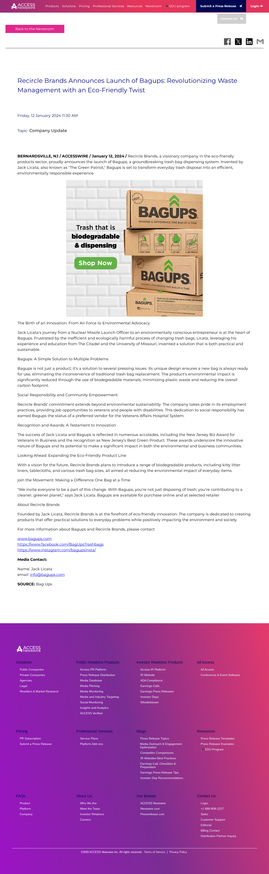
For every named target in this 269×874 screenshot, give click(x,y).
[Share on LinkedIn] (249, 41)
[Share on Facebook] (227, 41)
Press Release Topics (154, 738)
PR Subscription (30, 738)
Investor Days (149, 696)
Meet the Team (90, 808)
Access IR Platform (153, 669)
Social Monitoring (91, 702)
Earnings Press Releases (157, 691)
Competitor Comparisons (157, 752)
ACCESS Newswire (153, 803)
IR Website (147, 675)
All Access (207, 669)
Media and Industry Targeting (99, 696)
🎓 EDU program (177, 6)
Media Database (91, 680)
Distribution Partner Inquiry (218, 836)
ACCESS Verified (91, 713)
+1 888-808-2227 (212, 808)
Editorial (206, 825)
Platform (25, 808)
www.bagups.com (34, 538)
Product (25, 803)
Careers (85, 819)
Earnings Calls (150, 686)
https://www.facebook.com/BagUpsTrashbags (60, 544)
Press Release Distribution (97, 675)
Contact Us (228, 19)
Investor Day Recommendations (161, 778)
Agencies (26, 680)
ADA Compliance (151, 680)
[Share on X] (238, 41)
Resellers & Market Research (39, 691)
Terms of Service (154, 852)
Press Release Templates (218, 738)
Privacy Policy (178, 852)
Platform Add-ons (91, 744)
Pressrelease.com (152, 814)
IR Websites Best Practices (158, 758)
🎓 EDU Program (212, 749)
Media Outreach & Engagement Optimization (161, 745)
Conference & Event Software (220, 675)
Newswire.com (150, 808)
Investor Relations (92, 814)
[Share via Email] (260, 41)
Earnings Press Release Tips (159, 772)
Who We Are (88, 803)
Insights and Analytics (94, 707)
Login (255, 6)
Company (26, 814)
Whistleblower (149, 702)
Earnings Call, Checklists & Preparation (158, 765)
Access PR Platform (93, 669)
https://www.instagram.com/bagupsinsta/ (56, 550)
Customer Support (213, 819)
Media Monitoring (91, 691)
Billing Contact (210, 830)
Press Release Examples (217, 744)
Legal (23, 686)
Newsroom (153, 6)
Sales (204, 814)
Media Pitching (90, 686)
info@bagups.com (47, 574)
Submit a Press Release (218, 6)
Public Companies (32, 669)
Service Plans (89, 738)
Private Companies (32, 675)
